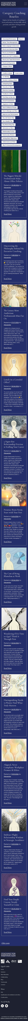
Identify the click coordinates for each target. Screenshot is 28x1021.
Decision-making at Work (10, 80)
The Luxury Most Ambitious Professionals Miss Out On (14, 314)
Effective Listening (8, 90)
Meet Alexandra (5, 974)
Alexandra (7, 187)
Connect (3, 984)
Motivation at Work (8, 128)
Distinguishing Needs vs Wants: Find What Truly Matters (13, 703)
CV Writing (6, 76)
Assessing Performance (9, 39)
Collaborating (4, 977)
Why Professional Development (12, 145)
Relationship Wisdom (9, 135)
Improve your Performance (10, 114)
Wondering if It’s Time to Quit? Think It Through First (14, 636)
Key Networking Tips (8, 124)
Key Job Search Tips (8, 117)
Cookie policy (4, 997)
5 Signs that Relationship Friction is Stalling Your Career (14, 444)
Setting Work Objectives (10, 138)
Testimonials (4, 982)
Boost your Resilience (9, 52)
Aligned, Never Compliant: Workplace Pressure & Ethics (14, 767)
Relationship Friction (8, 131)
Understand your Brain (9, 141)
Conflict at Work (7, 73)
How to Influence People (10, 107)
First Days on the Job (9, 97)
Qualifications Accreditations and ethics (10, 994)
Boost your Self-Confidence (11, 56)
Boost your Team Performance (11, 59)
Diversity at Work (8, 87)
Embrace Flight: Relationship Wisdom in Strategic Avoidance (14, 837)
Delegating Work (7, 83)
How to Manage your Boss (10, 111)
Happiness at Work (8, 104)
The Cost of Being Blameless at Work (12, 575)
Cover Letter (19, 73)
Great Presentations (8, 100)
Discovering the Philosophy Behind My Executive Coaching (14, 248)
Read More (8, 214)
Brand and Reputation (9, 63)
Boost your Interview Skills (10, 49)
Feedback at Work (8, 94)
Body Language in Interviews (11, 46)
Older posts (5, 943)
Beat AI (21, 39)
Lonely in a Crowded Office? (13, 381)
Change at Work (7, 66)
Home (2, 969)
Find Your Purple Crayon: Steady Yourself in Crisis (11, 902)
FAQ (2, 992)
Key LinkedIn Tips (7, 121)
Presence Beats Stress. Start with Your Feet (13, 511)
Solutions (3, 972)
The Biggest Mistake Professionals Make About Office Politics (13, 178)
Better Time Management (10, 42)
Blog (2, 979)
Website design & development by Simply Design (14, 1018)
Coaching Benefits (8, 70)
